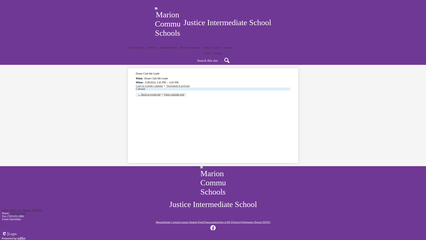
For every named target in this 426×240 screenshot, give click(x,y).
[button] (137, 47)
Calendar (140, 89)
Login (9, 234)
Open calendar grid (174, 94)
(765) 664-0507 (18, 213)
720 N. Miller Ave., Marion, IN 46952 (22, 210)
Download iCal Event (178, 85)
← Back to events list (149, 94)
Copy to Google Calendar (149, 85)
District (207, 53)
